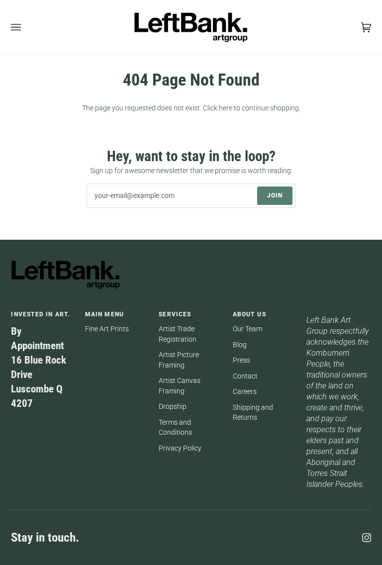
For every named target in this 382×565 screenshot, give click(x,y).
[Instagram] (366, 537)
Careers (245, 391)
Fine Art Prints (107, 329)
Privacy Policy (180, 448)
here (225, 108)
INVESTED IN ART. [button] (40, 314)
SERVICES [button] (175, 314)
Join (275, 195)
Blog (240, 345)
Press (241, 360)
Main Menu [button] (104, 314)
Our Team (247, 329)
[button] (338, 312)
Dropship (173, 406)
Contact (245, 376)
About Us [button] (249, 314)
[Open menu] (26, 27)
